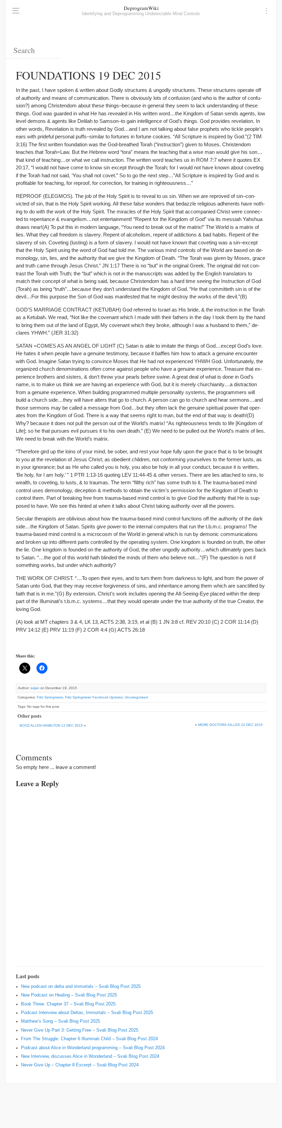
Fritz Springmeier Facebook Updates (94, 697)
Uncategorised (136, 697)
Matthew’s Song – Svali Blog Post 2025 (60, 1021)
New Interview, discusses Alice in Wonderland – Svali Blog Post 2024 (90, 1056)
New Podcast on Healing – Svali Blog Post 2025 (69, 995)
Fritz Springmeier (50, 697)
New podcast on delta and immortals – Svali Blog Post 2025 (81, 986)
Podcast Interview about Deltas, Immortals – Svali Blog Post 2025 (87, 1012)
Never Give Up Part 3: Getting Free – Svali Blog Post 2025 (79, 1030)
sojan (35, 688)
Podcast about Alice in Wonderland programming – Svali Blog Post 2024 (93, 1047)
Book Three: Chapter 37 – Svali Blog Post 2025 (68, 1004)
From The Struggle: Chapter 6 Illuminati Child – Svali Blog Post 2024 (89, 1038)
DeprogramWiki (141, 7)
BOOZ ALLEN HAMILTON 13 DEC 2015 (51, 725)
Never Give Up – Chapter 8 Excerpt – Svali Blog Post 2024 (80, 1065)
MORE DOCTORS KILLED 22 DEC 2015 (230, 725)
